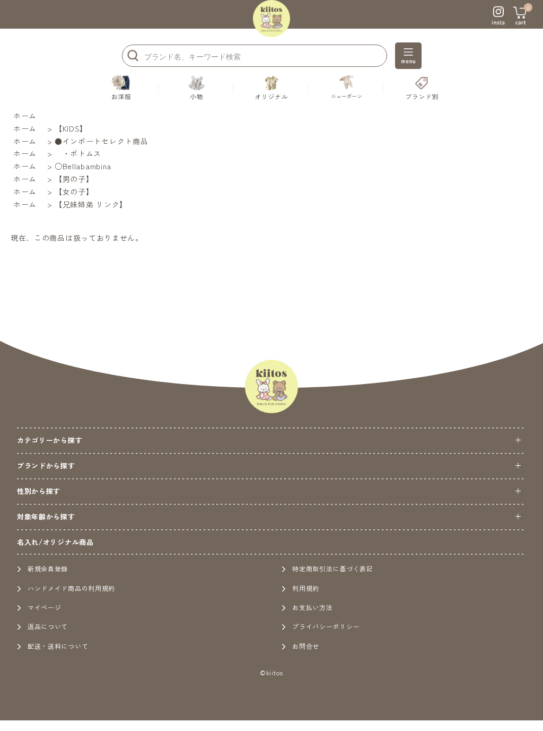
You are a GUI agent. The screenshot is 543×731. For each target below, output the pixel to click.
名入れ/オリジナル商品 (55, 542)
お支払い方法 (312, 607)
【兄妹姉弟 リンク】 (91, 204)
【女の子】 (74, 191)
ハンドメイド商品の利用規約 (71, 588)
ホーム (25, 115)
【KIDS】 (71, 128)
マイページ (45, 607)
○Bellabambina (83, 166)
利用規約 (305, 588)
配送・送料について (58, 645)
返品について (48, 626)
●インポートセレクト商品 (101, 141)
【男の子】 (74, 178)
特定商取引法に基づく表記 (332, 568)
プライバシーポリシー (326, 626)
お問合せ (305, 645)
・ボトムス (78, 153)
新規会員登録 (48, 568)
